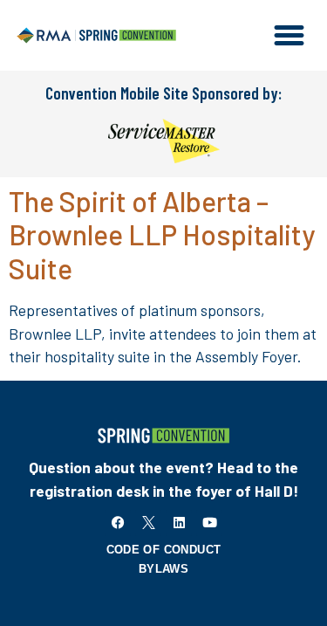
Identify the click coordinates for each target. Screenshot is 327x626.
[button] (289, 35)
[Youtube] (209, 523)
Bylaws (163, 568)
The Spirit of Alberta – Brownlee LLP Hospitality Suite (162, 234)
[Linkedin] (179, 523)
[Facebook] (118, 523)
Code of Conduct (163, 549)
